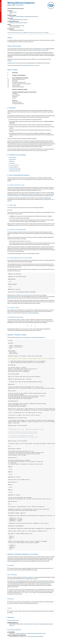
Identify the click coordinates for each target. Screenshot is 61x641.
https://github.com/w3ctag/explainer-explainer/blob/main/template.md (23, 16)
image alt (29, 241)
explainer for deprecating (37, 194)
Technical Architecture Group (29, 52)
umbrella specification (25, 143)
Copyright (9, 32)
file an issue (37, 59)
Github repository (13, 12)
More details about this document (16, 8)
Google (17, 27)
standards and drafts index (41, 50)
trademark (31, 32)
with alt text (38, 190)
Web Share (11, 161)
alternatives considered (12, 312)
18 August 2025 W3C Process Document (30, 65)
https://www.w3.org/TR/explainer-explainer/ (18, 22)
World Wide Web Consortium (19, 32)
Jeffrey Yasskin (12, 27)
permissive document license (39, 32)
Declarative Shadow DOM (14, 168)
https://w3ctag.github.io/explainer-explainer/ (18, 19)
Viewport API (12, 163)
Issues (10, 13)
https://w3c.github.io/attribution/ (36, 636)
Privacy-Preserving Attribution (48, 582)
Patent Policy (13, 63)
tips (13, 138)
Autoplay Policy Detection (14, 170)
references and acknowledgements (31, 312)
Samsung (22, 25)
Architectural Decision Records (29, 295)
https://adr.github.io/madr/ (12, 296)
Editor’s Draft (11, 5)
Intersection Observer (13, 167)
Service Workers (12, 157)
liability (27, 32)
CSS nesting (16, 581)
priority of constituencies (28, 577)
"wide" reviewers (35, 150)
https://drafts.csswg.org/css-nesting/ (38, 633)
